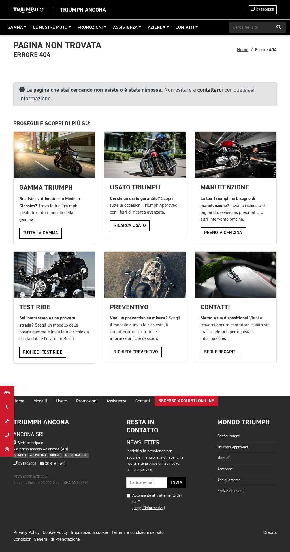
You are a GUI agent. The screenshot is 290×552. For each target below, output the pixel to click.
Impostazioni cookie (89, 532)
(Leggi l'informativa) (148, 508)
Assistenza (125, 27)
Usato (61, 401)
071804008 (264, 10)
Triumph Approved (232, 447)
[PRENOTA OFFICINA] (7, 421)
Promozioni (90, 27)
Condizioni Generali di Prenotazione (46, 539)
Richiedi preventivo (136, 352)
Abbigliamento (228, 480)
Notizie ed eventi (230, 491)
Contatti (185, 27)
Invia (176, 482)
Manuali (223, 458)
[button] (279, 27)
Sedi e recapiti (220, 352)
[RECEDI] (7, 449)
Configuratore (228, 436)
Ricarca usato (130, 225)
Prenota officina (223, 233)
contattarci (210, 90)
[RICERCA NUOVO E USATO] (7, 393)
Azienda (156, 27)
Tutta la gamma (40, 233)
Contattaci (55, 464)
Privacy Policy (26, 532)
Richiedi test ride (42, 352)
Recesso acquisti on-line (186, 401)
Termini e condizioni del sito (138, 532)
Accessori (225, 469)
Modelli (40, 401)
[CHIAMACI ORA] (7, 435)
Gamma (15, 27)
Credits (270, 532)
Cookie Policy (55, 532)
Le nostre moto (50, 27)
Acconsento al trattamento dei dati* (157, 499)
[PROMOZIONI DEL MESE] (7, 407)
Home (242, 50)
